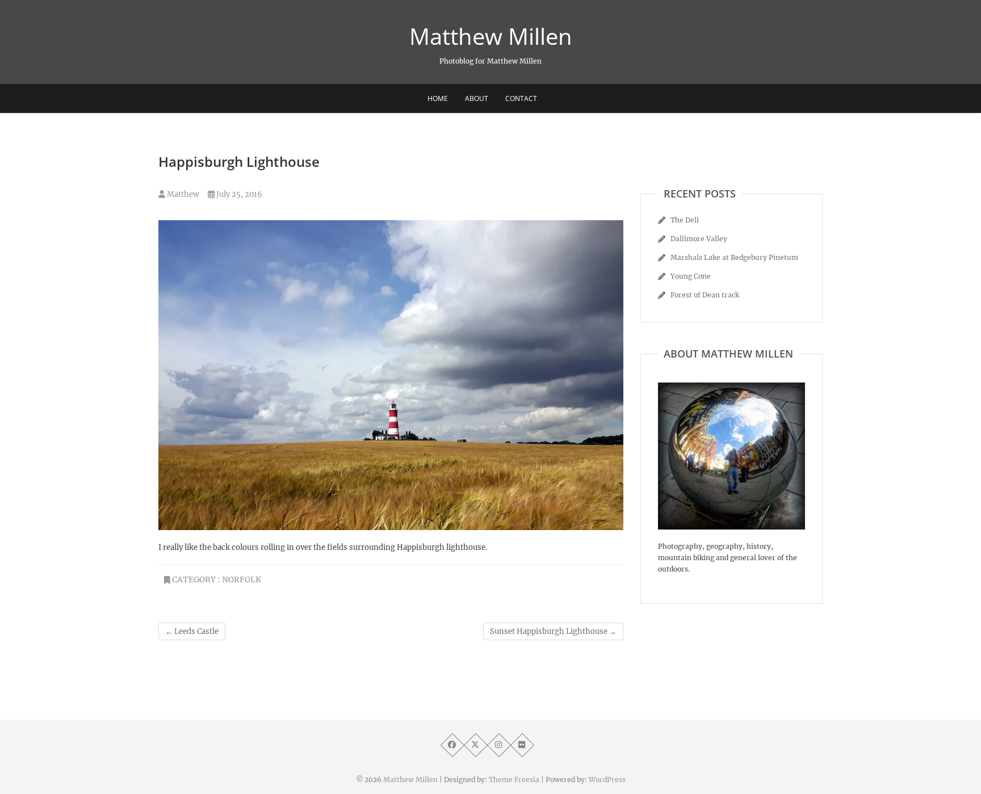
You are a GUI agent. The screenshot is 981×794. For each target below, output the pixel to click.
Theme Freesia (514, 779)
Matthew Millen (490, 36)
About (476, 98)
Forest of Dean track (704, 295)
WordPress (607, 779)
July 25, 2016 (238, 194)
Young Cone (690, 276)
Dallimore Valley (698, 238)
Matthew (182, 194)
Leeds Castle (192, 631)
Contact (521, 98)
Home (437, 98)
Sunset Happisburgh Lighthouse (553, 631)
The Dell (684, 220)
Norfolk (241, 579)
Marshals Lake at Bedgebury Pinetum (734, 257)
